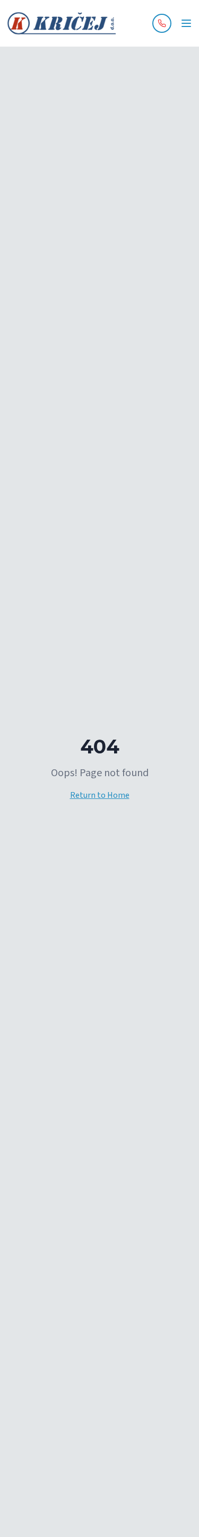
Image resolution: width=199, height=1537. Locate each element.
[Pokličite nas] (161, 23)
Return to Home (99, 795)
